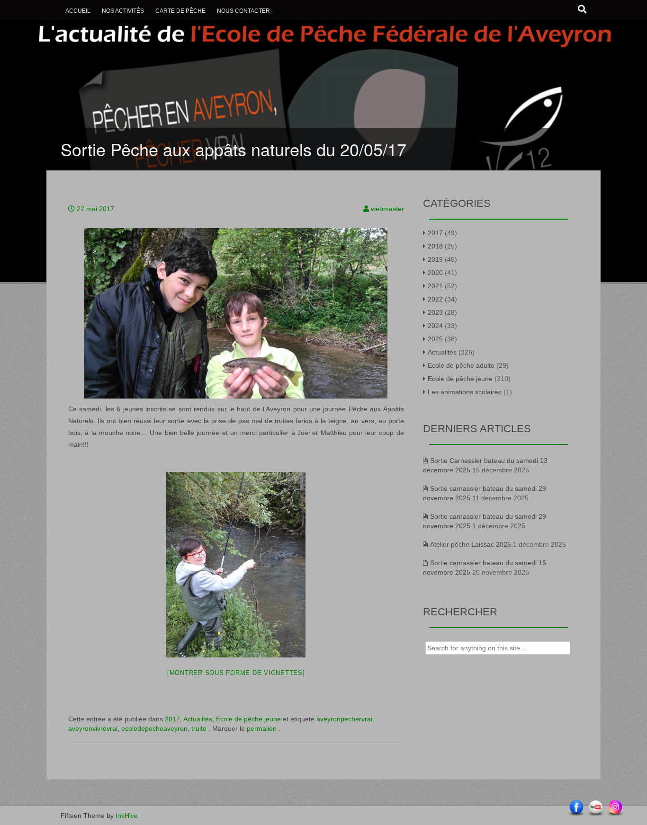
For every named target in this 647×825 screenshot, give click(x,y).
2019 (435, 259)
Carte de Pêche (180, 11)
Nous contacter (243, 11)
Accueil (77, 11)
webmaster (387, 209)
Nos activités (123, 11)
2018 (435, 246)
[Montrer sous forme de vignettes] (236, 672)
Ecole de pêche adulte (461, 365)
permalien (263, 728)
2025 (435, 339)
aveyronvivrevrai (92, 728)
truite (199, 728)
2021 (435, 286)
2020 (435, 272)
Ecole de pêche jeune (248, 719)
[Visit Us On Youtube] (595, 808)
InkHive (127, 815)
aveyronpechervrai (344, 719)
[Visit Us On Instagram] (615, 808)
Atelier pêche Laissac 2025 (470, 544)
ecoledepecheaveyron (154, 728)
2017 (172, 719)
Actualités (197, 719)
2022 (435, 299)
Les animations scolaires (465, 392)
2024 (435, 325)
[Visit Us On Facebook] (576, 808)
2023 (435, 312)
